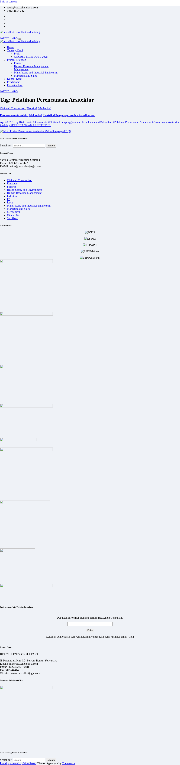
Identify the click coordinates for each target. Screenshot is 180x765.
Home (10, 47)
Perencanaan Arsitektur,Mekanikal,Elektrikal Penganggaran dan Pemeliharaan (47, 115)
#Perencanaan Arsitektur (165, 122)
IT (8, 199)
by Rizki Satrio (24, 122)
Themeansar (68, 763)
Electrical (32, 108)
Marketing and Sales (25, 75)
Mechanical (44, 108)
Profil (17, 53)
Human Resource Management (31, 66)
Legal (10, 202)
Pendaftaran (13, 82)
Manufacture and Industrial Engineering (36, 72)
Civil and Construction (12, 108)
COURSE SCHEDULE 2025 (31, 56)
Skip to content (8, 1)
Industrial (12, 196)
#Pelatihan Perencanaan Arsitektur (132, 122)
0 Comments (40, 122)
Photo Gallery (14, 85)
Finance (18, 63)
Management (21, 69)
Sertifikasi (12, 218)
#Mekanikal (104, 122)
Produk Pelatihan (16, 59)
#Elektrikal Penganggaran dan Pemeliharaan (72, 122)
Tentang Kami (15, 50)
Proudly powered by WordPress (18, 763)
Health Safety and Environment (24, 189)
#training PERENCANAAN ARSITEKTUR (25, 125)
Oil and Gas (13, 215)
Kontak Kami (14, 78)
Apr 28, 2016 (7, 122)
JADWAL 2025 (9, 38)
